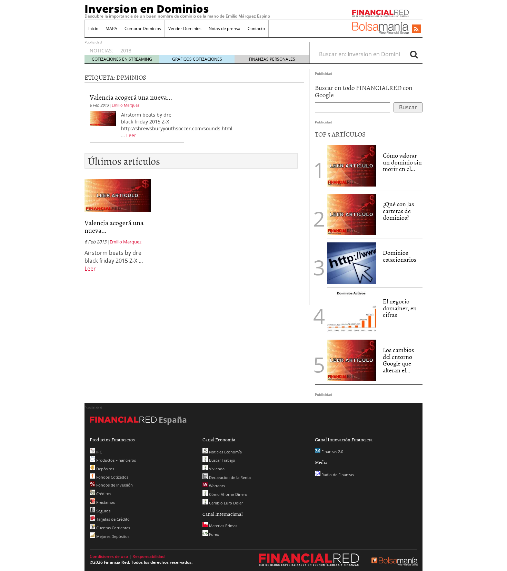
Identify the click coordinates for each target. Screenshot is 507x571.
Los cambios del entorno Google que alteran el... (398, 360)
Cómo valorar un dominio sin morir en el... (402, 162)
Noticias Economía (225, 451)
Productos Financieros (115, 460)
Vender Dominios (184, 28)
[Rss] (416, 29)
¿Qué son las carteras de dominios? (398, 210)
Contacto (256, 28)
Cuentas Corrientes (112, 527)
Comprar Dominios (143, 28)
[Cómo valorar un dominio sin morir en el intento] (351, 165)
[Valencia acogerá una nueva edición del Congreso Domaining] (103, 118)
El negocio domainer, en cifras (400, 308)
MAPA (111, 28)
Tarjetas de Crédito (112, 519)
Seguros (102, 510)
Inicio (93, 28)
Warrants (216, 485)
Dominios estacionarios (399, 256)
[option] (208, 47)
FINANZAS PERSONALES (272, 59)
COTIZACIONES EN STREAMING (122, 59)
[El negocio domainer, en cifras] (351, 311)
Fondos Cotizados (111, 477)
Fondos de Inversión (114, 485)
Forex (213, 534)
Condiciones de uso (109, 556)
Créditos (103, 493)
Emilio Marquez (125, 105)
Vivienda (216, 468)
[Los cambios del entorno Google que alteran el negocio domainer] (351, 359)
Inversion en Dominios (146, 8)
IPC (98, 451)
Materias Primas (222, 525)
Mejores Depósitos (112, 536)
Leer (131, 135)
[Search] (414, 54)
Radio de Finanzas (337, 474)
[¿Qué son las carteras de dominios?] (351, 214)
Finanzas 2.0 (331, 451)
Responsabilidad (148, 556)
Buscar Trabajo (221, 460)
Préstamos (105, 502)
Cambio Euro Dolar (225, 502)
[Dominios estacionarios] (351, 262)
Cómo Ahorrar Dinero (227, 494)
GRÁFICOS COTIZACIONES (197, 59)
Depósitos (104, 468)
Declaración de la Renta (229, 477)
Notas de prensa (224, 28)
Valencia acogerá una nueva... (131, 97)
